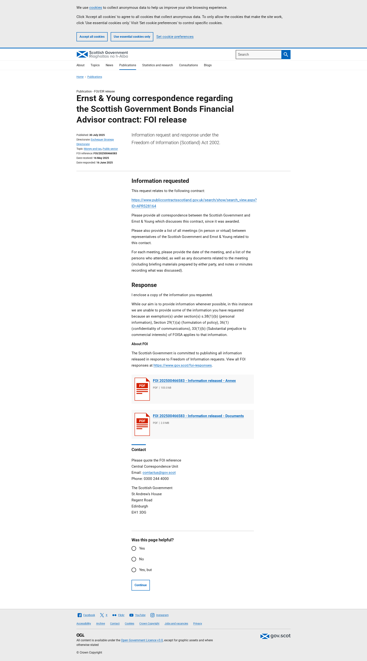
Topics (95, 65)
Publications (127, 65)
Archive (100, 623)
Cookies (129, 623)
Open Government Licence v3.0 (142, 640)
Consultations (188, 65)
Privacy (197, 623)
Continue (141, 585)
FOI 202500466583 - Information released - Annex (194, 380)
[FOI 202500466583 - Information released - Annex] (142, 389)
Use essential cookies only (132, 36)
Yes (142, 548)
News (109, 65)
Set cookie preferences (175, 36)
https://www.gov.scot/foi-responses (182, 365)
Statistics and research (157, 65)
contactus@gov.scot (159, 472)
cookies (95, 7)
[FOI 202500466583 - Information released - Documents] (142, 424)
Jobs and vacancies (176, 623)
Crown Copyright (149, 623)
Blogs (208, 65)
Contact (115, 623)
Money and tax (92, 148)
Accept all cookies (92, 36)
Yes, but (145, 570)
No (141, 559)
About (80, 65)
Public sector (110, 148)
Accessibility (83, 623)
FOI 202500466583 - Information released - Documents (198, 416)
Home (80, 76)
